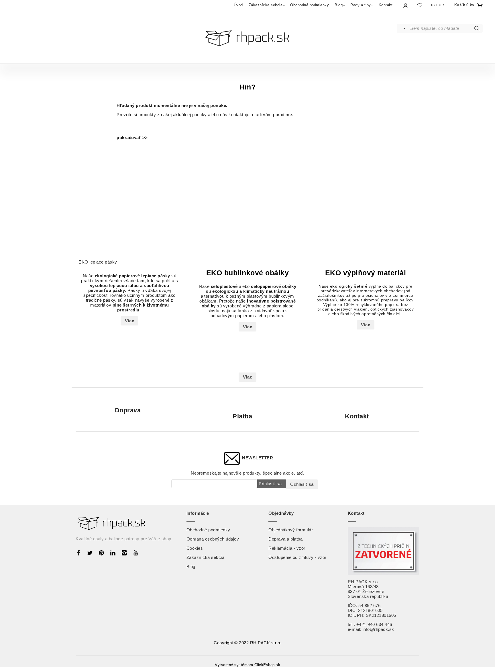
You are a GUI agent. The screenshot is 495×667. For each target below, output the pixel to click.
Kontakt (386, 5)
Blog (339, 5)
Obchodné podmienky (309, 5)
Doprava (128, 410)
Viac (129, 321)
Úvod (238, 5)
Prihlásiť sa (270, 483)
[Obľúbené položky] (420, 5)
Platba (242, 416)
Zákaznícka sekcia (266, 5)
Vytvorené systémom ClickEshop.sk (247, 665)
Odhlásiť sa (302, 484)
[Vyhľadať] (403, 28)
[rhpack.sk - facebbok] (80, 552)
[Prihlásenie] (405, 5)
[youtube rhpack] (136, 552)
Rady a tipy (360, 5)
